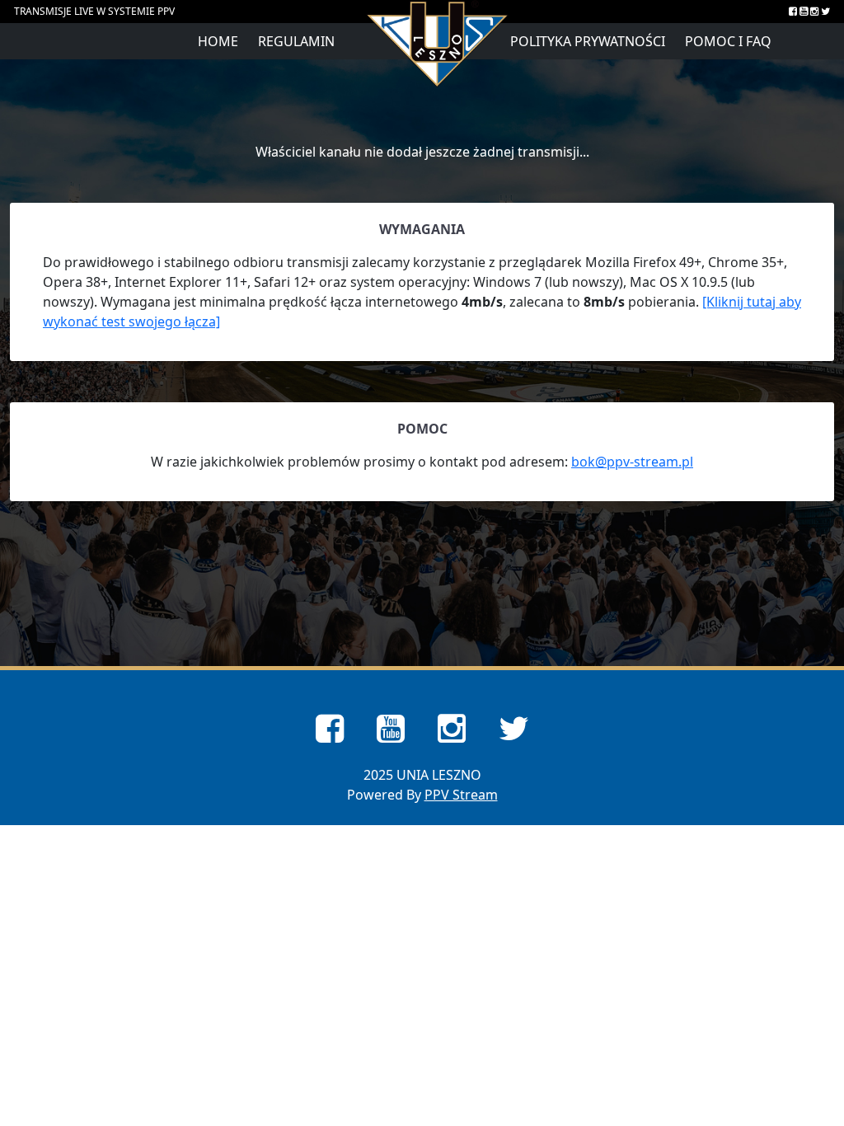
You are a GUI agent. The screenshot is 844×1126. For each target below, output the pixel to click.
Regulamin (296, 41)
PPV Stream (461, 795)
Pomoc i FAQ (728, 41)
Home (218, 41)
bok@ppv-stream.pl (632, 462)
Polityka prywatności (587, 41)
